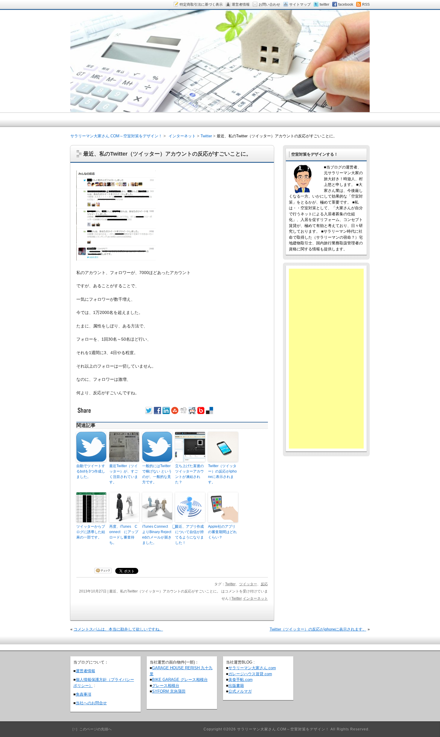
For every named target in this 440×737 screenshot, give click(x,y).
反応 (264, 584)
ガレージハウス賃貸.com (250, 674)
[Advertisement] (326, 359)
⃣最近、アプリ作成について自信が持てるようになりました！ (189, 534)
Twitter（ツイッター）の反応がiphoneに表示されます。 (222, 474)
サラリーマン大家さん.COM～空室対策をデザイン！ (116, 136)
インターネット (255, 598)
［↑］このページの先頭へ (91, 729)
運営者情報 (85, 671)
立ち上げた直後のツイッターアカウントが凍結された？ (189, 474)
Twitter (230, 584)
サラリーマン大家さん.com (252, 668)
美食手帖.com (240, 679)
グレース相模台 (165, 685)
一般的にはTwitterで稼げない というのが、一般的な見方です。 (157, 474)
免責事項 (83, 694)
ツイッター (248, 584)
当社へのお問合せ (91, 703)
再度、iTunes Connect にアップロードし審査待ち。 (123, 534)
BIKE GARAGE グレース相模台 (180, 679)
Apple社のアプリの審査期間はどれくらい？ (222, 531)
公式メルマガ (240, 691)
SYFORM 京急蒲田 (169, 691)
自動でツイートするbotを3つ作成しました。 (90, 471)
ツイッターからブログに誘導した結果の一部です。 (90, 531)
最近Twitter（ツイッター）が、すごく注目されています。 (123, 474)
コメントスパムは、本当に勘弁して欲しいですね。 (118, 629)
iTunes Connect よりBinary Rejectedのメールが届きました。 (157, 534)
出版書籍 (236, 685)
